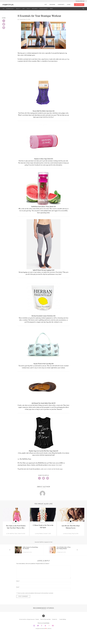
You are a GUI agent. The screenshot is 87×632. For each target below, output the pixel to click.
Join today (58, 465)
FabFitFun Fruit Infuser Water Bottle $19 (43, 206)
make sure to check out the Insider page (52, 469)
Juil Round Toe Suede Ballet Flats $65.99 (43, 403)
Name (18, 581)
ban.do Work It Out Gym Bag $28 (43, 364)
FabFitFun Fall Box (48, 117)
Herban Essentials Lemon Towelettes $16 (43, 316)
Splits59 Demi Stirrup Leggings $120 (43, 270)
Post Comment (23, 596)
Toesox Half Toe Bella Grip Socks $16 (43, 111)
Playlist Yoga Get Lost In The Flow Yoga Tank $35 (43, 451)
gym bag (67, 59)
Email (18, 587)
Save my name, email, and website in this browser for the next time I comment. (35, 593)
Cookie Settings (62, 619)
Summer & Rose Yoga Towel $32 (43, 159)
